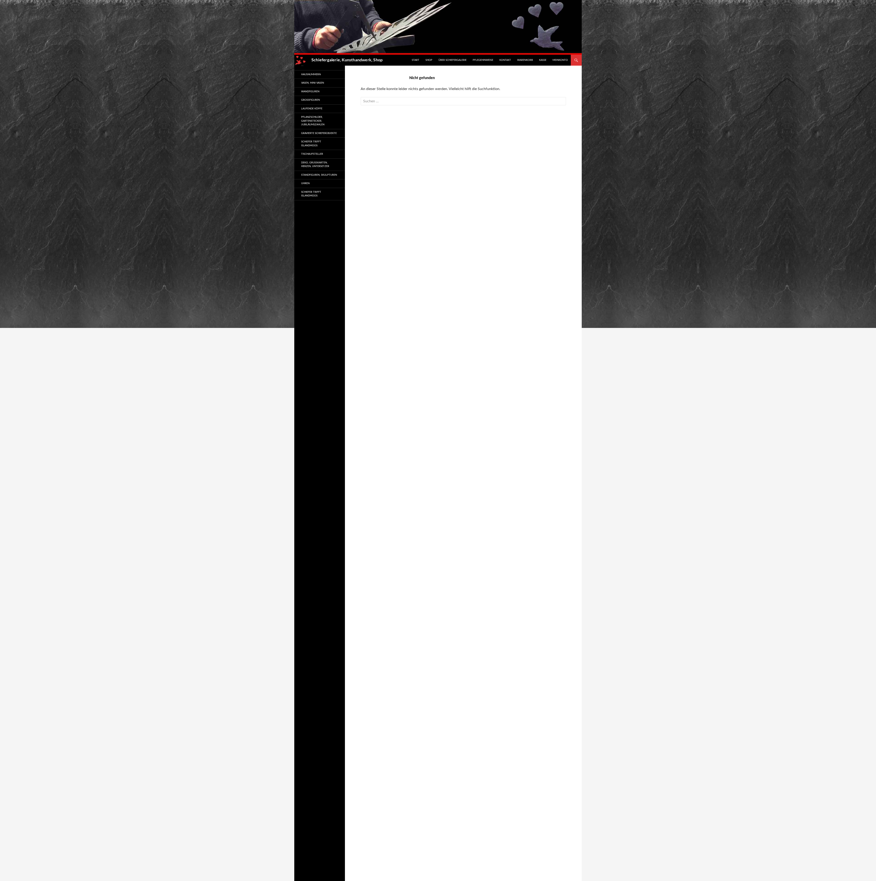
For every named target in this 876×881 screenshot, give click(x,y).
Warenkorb (525, 60)
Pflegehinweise (483, 60)
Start (415, 60)
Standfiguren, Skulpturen (319, 175)
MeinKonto (560, 60)
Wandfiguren (310, 91)
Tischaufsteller (312, 154)
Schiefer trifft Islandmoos (311, 143)
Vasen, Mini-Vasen (312, 83)
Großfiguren (310, 100)
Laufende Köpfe (311, 108)
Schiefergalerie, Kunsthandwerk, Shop (347, 60)
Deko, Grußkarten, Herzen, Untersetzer (315, 164)
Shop (428, 60)
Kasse (542, 60)
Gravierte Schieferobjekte (319, 133)
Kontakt (505, 60)
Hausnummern (311, 74)
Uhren (305, 183)
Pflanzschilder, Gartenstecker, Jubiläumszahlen (312, 121)
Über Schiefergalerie (452, 60)
